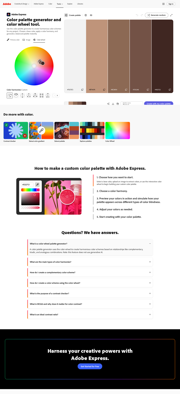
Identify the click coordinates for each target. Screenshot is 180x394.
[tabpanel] (34, 71)
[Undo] (137, 15)
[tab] (13, 40)
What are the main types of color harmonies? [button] (50, 261)
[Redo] (142, 15)
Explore (69, 4)
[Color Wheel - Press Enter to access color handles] (34, 66)
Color (50, 4)
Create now (16, 130)
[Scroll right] (57, 95)
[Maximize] (171, 15)
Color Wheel (109, 141)
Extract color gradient (36, 141)
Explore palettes (86, 141)
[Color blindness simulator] (91, 15)
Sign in (171, 4)
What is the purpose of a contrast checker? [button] (49, 293)
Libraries (80, 4)
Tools (59, 4)
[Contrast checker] (86, 15)
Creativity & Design (20, 4)
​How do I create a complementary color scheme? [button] (52, 272)
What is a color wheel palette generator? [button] (48, 243)
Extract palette (59, 141)
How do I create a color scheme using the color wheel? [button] (55, 283)
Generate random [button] (158, 15)
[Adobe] (7, 4)
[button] (163, 4)
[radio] (10, 95)
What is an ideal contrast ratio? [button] (44, 314)
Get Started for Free (90, 366)
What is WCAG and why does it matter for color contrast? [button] (56, 304)
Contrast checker (10, 141)
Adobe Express (39, 4)
